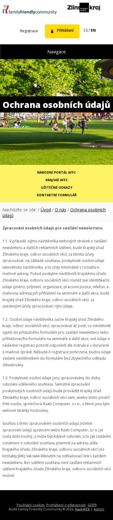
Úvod (46, 210)
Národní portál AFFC (56, 172)
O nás (60, 210)
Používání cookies (31, 505)
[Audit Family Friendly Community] (29, 10)
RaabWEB (82, 509)
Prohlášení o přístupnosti (66, 505)
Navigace (56, 52)
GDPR (92, 505)
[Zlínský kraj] (84, 8)
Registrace (29, 30)
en (93, 30)
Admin (99, 509)
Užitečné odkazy (56, 187)
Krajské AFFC (57, 180)
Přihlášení (65, 30)
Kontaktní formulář (57, 195)
